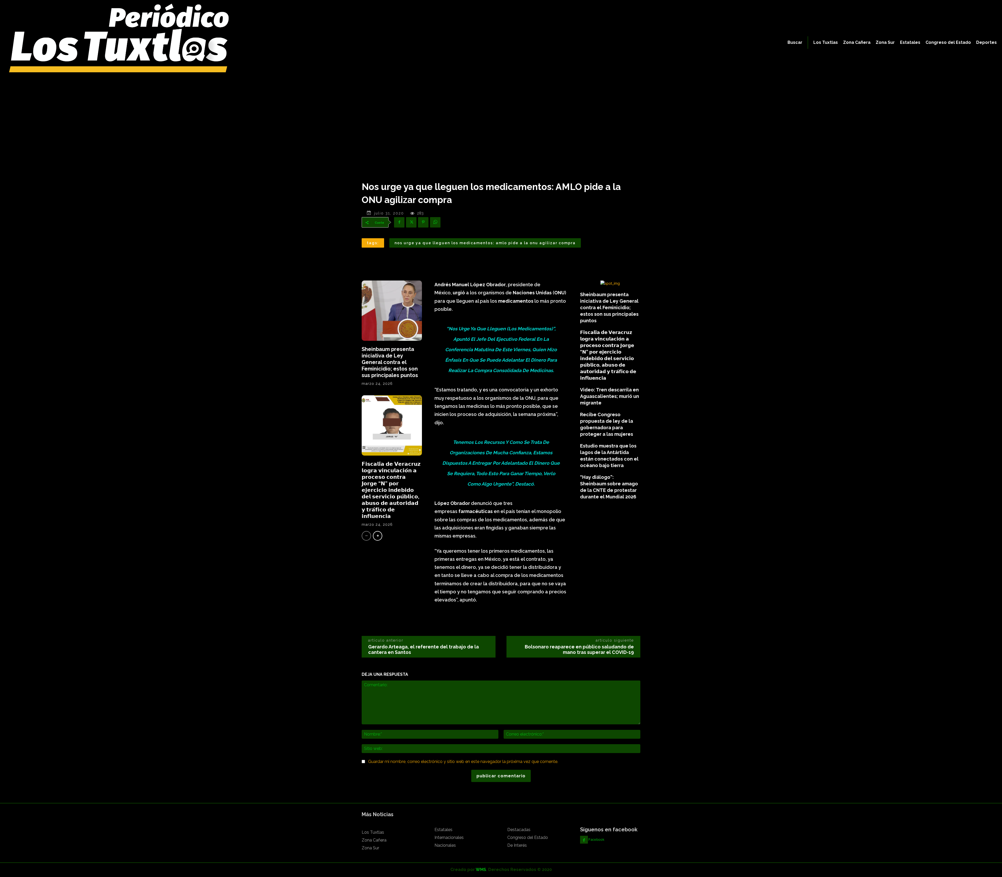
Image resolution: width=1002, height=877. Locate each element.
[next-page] (377, 536)
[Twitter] (411, 222)
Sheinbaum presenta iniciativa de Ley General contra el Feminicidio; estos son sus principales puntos (390, 362)
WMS (481, 869)
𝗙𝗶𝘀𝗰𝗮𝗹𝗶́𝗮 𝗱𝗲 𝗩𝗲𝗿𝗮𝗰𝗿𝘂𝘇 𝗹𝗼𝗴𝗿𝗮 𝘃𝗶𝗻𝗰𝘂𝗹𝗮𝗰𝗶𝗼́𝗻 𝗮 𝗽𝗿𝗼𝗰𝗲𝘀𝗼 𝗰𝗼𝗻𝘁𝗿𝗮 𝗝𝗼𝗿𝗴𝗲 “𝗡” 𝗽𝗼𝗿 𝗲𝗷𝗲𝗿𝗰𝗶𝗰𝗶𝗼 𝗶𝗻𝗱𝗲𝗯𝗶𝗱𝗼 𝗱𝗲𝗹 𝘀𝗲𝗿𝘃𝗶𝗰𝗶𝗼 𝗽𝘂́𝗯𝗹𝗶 (391, 490)
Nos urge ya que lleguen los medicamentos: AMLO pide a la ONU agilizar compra (485, 243)
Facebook (596, 839)
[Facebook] (399, 222)
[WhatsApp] (435, 222)
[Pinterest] (423, 222)
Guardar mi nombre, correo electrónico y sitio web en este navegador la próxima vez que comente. (463, 761)
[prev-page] (366, 536)
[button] (795, 42)
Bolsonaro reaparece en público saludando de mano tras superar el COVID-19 (579, 649)
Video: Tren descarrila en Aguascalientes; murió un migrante (609, 396)
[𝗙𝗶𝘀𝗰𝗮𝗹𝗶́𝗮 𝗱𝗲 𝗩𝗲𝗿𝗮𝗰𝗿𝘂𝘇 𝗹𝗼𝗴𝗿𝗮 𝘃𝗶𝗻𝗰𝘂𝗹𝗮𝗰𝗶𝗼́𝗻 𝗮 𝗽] (392, 425)
